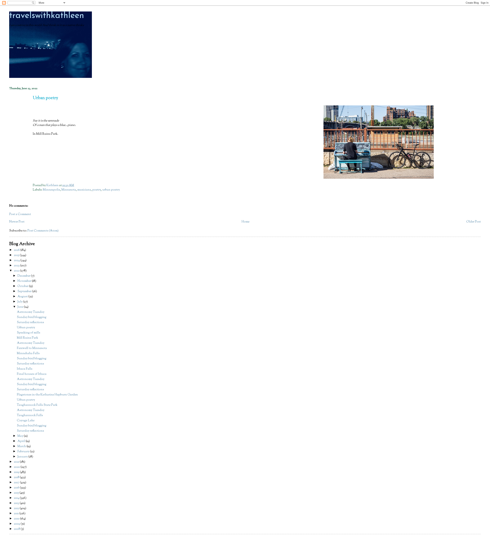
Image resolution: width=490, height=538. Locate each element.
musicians (84, 190)
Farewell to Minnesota (32, 348)
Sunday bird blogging (31, 317)
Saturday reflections (30, 322)
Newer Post (16, 222)
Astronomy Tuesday (30, 312)
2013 (17, 503)
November (24, 281)
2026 (17, 250)
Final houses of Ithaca (32, 374)
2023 (17, 265)
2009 (17, 524)
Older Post (473, 222)
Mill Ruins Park (27, 338)
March (22, 446)
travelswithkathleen (46, 15)
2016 (17, 488)
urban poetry (111, 190)
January (22, 457)
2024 (17, 260)
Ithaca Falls (24, 369)
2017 (17, 482)
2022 (17, 271)
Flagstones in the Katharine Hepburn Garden (47, 395)
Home (245, 222)
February (23, 451)
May (20, 436)
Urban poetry (26, 327)
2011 (16, 513)
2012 (17, 508)
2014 (17, 498)
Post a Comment (20, 214)
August (22, 296)
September (24, 291)
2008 (17, 529)
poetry (96, 190)
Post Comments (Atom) (43, 231)
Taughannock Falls (30, 415)
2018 (17, 477)
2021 (17, 462)
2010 (17, 519)
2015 (17, 493)
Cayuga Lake (25, 420)
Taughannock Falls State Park (37, 405)
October (23, 286)
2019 (17, 472)
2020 (17, 467)
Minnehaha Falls (28, 353)
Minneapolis (51, 190)
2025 (17, 255)
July (20, 302)
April (21, 441)
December (24, 276)
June (20, 307)
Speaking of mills (28, 333)
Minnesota (68, 190)
